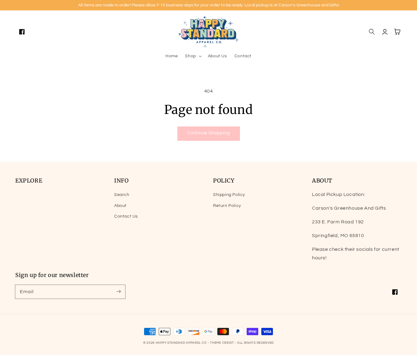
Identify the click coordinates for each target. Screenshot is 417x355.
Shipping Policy (229, 195)
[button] (192, 56)
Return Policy (227, 206)
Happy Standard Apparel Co (181, 342)
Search (121, 195)
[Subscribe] (118, 291)
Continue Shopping (208, 133)
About (120, 206)
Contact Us (126, 216)
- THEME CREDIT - (222, 342)
